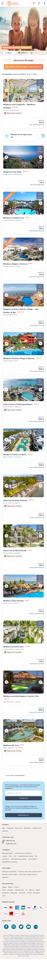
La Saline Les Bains (19, 649)
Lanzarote (18, 220)
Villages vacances (8, 952)
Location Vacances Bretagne (10, 946)
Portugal (5, 174)
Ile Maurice (11, 407)
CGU (10, 856)
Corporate (22, 893)
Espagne (5, 220)
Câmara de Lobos (17, 174)
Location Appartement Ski (17, 937)
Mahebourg (18, 407)
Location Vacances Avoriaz (31, 938)
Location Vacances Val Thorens (24, 940)
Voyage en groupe (39, 951)
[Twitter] (21, 926)
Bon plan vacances (19, 952)
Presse (29, 893)
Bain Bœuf (17, 553)
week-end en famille (23, 956)
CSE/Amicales (19, 890)
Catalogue (10, 828)
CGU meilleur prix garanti (19, 859)
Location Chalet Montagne (16, 938)
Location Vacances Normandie (18, 945)
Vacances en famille (14, 954)
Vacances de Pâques (8, 935)
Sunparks (10, 890)
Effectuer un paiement (9, 871)
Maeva (10, 887)
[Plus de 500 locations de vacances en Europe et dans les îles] (13, 3)
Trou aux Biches (19, 748)
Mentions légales (7, 853)
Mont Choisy (18, 457)
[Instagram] (13, 926)
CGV (15, 856)
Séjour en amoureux (30, 952)
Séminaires (27, 828)
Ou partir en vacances (26, 954)
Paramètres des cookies (25, 856)
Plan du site (18, 828)
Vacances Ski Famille (30, 937)
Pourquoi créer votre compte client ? (30, 871)
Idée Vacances (32, 943)
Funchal (15, 315)
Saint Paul (10, 110)
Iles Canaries (11, 220)
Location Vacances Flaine (32, 941)
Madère (10, 174)
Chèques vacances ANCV (22, 935)
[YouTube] (28, 926)
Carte (23, 53)
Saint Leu (16, 110)
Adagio (4, 887)
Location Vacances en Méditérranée (28, 946)
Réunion (5, 110)
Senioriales (13, 893)
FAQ (3, 828)
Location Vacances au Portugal (14, 949)
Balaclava (17, 503)
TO (26, 890)
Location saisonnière (38, 954)
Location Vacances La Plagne (17, 941)
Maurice (5, 407)
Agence (31, 890)
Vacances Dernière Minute (20, 943)
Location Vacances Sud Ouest (35, 945)
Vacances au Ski (34, 935)
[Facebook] (6, 926)
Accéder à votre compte (10, 874)
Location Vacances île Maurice (31, 949)
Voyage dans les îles (28, 951)
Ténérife (18, 266)
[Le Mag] (36, 927)
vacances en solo (17, 951)
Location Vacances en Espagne (23, 948)
